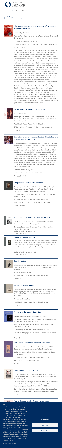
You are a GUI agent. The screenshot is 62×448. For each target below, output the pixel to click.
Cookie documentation (10, 443)
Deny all (45, 425)
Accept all (45, 430)
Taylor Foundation (9, 11)
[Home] (14, 4)
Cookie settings (45, 420)
